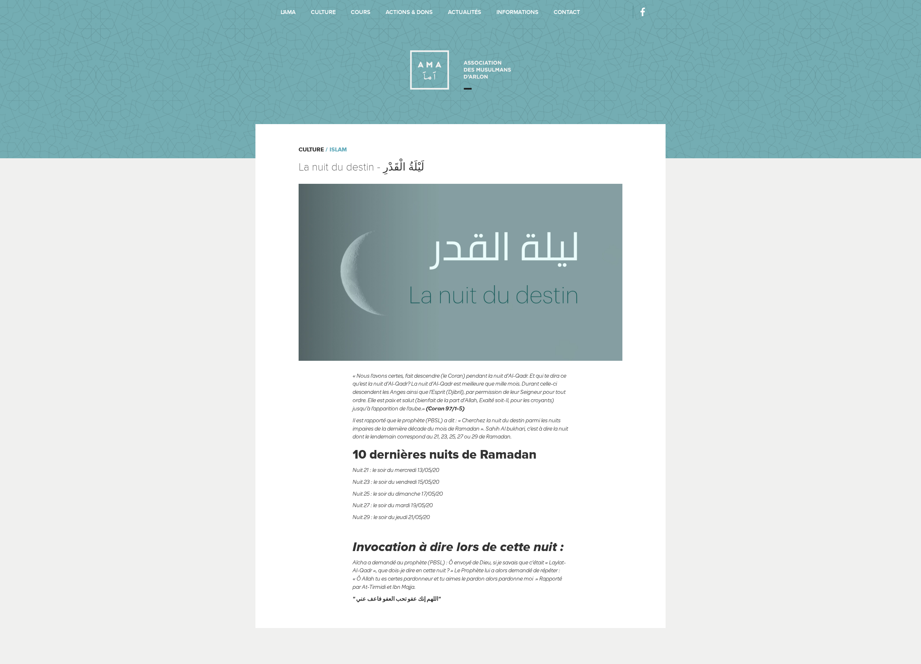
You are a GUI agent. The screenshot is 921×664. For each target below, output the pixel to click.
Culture (323, 12)
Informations (517, 12)
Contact (567, 12)
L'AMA (288, 12)
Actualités (464, 12)
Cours (361, 12)
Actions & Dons (409, 12)
